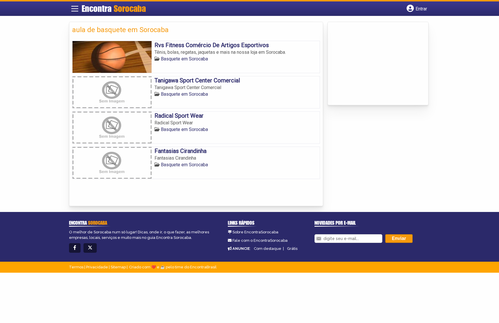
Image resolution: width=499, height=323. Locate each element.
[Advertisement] (374, 64)
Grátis (292, 248)
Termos (76, 267)
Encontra (114, 8)
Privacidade (97, 267)
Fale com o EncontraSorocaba (260, 240)
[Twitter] (90, 248)
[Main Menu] (75, 8)
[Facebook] (75, 248)
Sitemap (118, 267)
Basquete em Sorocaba (184, 59)
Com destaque (267, 248)
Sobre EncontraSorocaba (255, 232)
